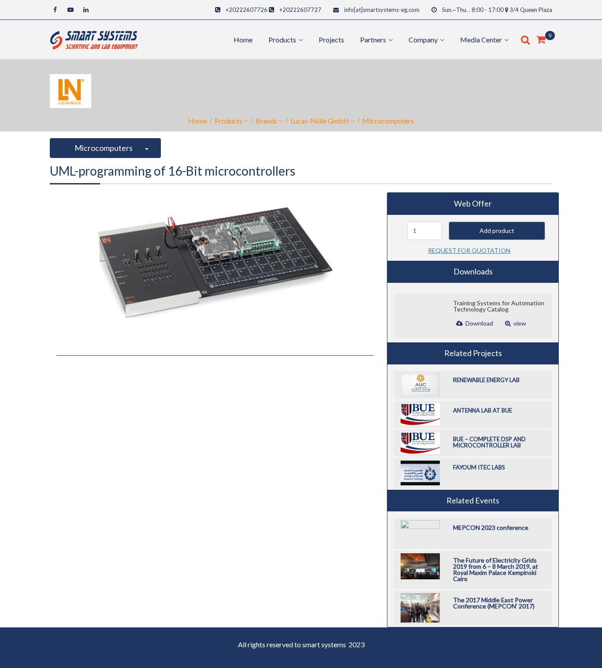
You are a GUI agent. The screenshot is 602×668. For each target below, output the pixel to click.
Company (423, 39)
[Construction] (94, 38)
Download (478, 323)
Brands (266, 120)
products (282, 39)
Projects (331, 39)
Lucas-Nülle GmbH (319, 120)
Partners (373, 39)
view (519, 323)
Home (243, 39)
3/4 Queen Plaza (530, 9)
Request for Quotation (469, 250)
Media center (481, 39)
